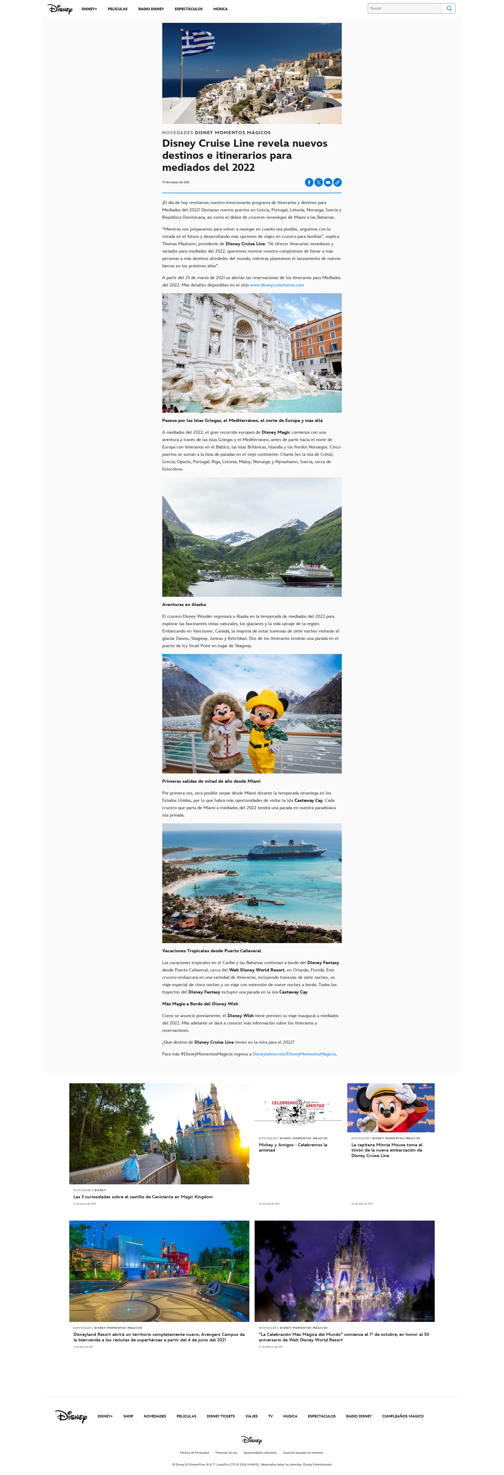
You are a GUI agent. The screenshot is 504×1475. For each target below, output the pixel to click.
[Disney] (60, 9)
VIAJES (251, 1416)
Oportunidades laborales (260, 1453)
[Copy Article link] (337, 182)
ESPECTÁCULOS (322, 1416)
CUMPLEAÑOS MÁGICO (403, 1416)
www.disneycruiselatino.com (277, 285)
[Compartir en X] (318, 182)
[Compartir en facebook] (309, 182)
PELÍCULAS (186, 1416)
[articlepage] (159, 1271)
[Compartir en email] (328, 182)
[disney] (71, 1417)
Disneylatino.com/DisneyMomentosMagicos (294, 1054)
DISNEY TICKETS (221, 1416)
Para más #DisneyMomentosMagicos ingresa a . (249, 1054)
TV (270, 1416)
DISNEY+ (105, 1416)
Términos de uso (226, 1453)
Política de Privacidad (194, 1453)
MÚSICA (290, 1416)
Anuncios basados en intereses (303, 1453)
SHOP (128, 1416)
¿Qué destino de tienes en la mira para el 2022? (229, 1042)
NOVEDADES (155, 1416)
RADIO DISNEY (359, 1416)
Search (449, 8)
